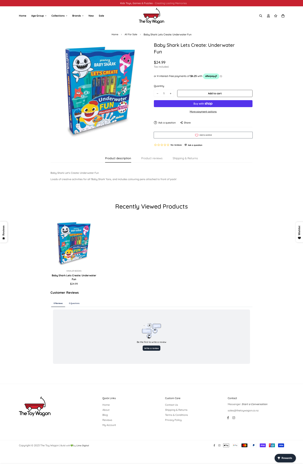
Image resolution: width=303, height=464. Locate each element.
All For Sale (131, 34)
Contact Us (171, 404)
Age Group (37, 15)
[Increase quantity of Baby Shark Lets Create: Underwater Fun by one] (170, 93)
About (106, 409)
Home (22, 15)
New (91, 15)
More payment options (203, 111)
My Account (109, 425)
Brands (76, 15)
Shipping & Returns (176, 409)
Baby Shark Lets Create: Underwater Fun (74, 277)
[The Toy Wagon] (151, 15)
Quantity (159, 86)
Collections (58, 15)
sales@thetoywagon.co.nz (243, 410)
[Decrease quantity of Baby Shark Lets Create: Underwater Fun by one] (157, 93)
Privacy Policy (173, 420)
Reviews (107, 420)
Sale (101, 15)
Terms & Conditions (176, 414)
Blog (105, 414)
